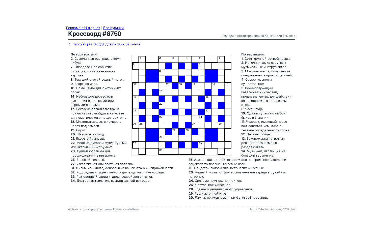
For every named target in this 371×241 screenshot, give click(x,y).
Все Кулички (113, 28)
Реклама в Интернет (83, 28)
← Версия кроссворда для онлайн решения (104, 44)
